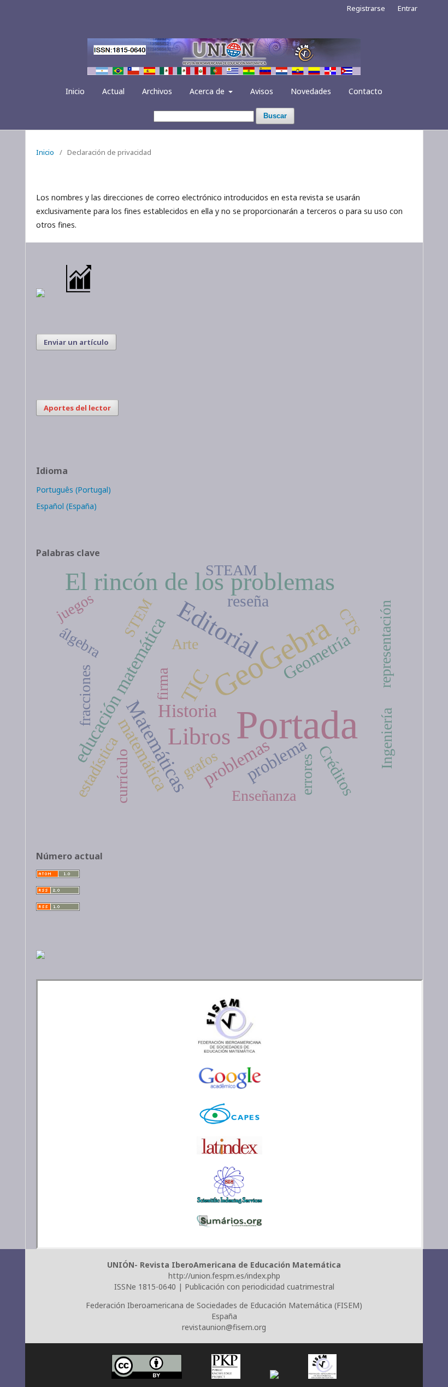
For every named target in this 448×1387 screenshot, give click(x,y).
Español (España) (66, 506)
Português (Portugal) (73, 489)
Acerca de (208, 91)
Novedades (311, 91)
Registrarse (366, 8)
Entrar (407, 8)
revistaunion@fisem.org (224, 1327)
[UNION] (229, 1224)
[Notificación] (40, 294)
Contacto (365, 91)
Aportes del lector (77, 408)
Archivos (157, 91)
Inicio (75, 91)
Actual (113, 91)
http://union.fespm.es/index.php (224, 1275)
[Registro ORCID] (40, 956)
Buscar (275, 116)
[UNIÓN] (229, 1051)
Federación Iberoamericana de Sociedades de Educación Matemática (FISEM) (224, 1305)
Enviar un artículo (76, 342)
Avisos (261, 91)
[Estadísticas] (79, 294)
